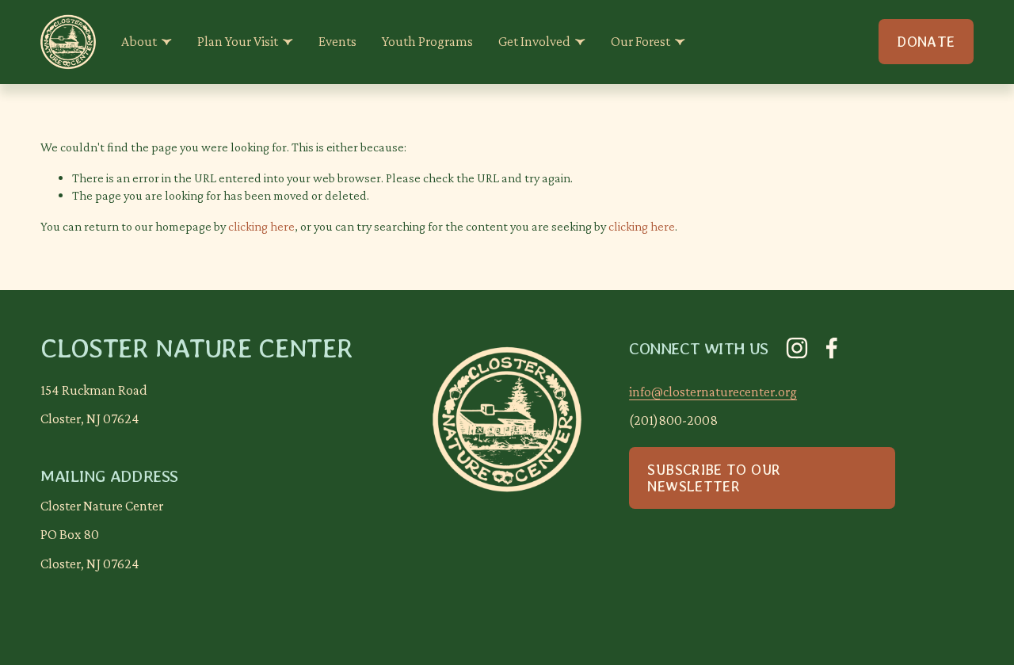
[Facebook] (832, 348)
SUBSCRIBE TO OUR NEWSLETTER (713, 478)
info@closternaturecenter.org (713, 391)
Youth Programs (427, 41)
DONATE (926, 41)
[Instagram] (797, 348)
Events (337, 41)
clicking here (261, 226)
